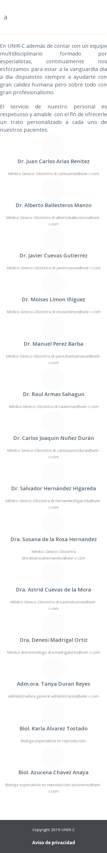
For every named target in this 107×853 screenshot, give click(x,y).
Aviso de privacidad (53, 843)
